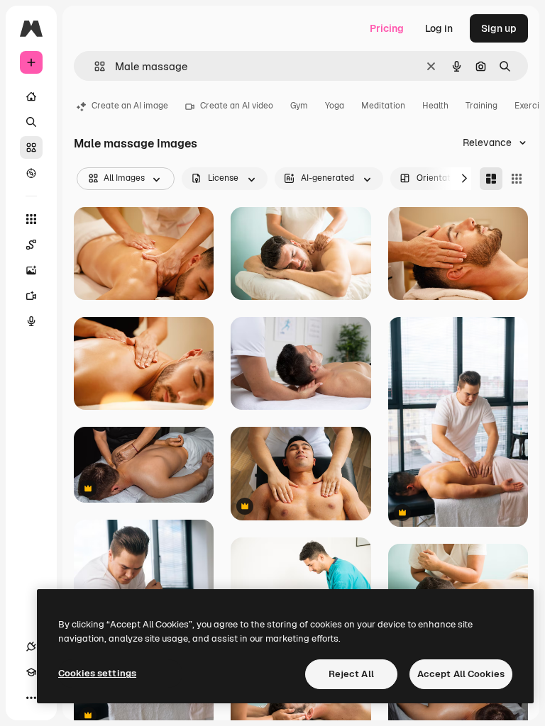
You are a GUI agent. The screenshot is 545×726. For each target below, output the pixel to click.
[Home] (31, 96)
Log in (439, 28)
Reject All (351, 674)
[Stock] (31, 147)
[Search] (31, 122)
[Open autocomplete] (94, 66)
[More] (31, 697)
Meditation (383, 105)
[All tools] (31, 219)
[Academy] (31, 672)
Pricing (387, 28)
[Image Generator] (31, 270)
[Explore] (31, 173)
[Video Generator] (31, 295)
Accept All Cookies (461, 674)
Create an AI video (236, 105)
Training (481, 105)
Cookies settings (97, 673)
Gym (299, 105)
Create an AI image (130, 105)
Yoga (334, 105)
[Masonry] (491, 178)
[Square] (516, 178)
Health (435, 105)
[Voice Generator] (31, 321)
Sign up (499, 28)
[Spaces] (31, 244)
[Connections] (31, 646)
